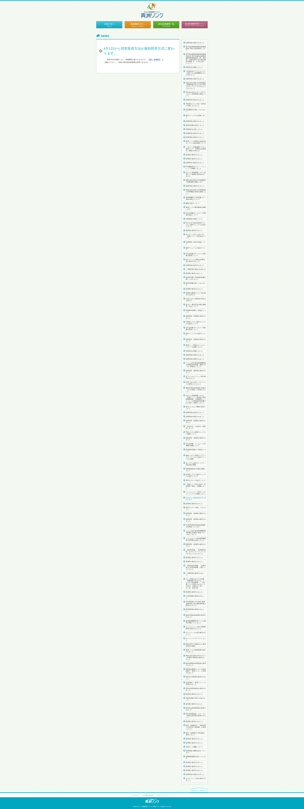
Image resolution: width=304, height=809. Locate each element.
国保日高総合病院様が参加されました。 (196, 616)
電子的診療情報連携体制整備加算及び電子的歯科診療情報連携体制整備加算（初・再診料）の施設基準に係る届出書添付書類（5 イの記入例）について (196, 58)
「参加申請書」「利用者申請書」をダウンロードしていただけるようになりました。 (196, 551)
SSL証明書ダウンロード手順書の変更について (196, 254)
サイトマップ (163, 795)
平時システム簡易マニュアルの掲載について (196, 433)
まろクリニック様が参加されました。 (196, 779)
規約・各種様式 (154, 59)
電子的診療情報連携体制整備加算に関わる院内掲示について (196, 48)
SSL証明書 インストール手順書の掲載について (196, 444)
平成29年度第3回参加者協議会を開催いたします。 (195, 526)
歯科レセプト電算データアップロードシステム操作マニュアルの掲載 (196, 457)
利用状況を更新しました (194, 67)
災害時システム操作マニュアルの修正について (196, 323)
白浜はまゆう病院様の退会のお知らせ (196, 299)
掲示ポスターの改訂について (196, 480)
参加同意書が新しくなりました (196, 284)
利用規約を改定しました (194, 129)
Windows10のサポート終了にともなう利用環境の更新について (196, 94)
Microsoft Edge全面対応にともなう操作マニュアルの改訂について (196, 224)
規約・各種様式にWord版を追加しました (195, 734)
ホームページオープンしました (196, 639)
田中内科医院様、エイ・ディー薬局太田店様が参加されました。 (196, 715)
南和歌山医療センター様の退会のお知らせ (196, 294)
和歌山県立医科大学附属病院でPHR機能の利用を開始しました (196, 191)
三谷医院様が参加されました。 (195, 597)
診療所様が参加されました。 (196, 774)
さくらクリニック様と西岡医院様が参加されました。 (196, 627)
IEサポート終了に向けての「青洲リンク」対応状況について (196, 236)
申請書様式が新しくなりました (196, 110)
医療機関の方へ (138, 25)
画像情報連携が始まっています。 (196, 757)
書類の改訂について (193, 203)
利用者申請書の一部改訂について (196, 311)
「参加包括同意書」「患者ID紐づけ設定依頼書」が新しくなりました (196, 567)
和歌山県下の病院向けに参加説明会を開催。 (196, 645)
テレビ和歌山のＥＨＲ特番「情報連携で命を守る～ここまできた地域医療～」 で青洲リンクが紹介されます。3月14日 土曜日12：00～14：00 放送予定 (196, 583)
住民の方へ (109, 25)
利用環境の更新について (194, 219)
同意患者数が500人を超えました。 (195, 699)
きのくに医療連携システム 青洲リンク (152, 10)
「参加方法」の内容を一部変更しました (196, 427)
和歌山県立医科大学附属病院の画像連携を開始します (196, 181)
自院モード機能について (194, 747)
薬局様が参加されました (194, 155)
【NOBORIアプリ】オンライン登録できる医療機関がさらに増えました (196, 73)
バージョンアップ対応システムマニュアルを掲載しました (196, 493)
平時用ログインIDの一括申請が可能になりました (196, 105)
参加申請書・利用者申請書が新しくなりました (196, 278)
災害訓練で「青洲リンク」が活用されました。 (196, 683)
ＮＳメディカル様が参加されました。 (196, 633)
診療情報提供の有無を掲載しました (196, 469)
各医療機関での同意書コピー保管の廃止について (196, 198)
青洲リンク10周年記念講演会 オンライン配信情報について (196, 142)
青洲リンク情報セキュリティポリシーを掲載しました (196, 346)
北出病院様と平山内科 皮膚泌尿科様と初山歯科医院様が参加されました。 (196, 603)
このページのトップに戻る (199, 790)
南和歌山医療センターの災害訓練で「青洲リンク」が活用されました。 (196, 671)
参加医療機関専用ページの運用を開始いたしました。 (196, 622)
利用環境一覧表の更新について (196, 243)
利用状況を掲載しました (194, 351)
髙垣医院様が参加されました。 (195, 610)
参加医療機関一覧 (166, 25)
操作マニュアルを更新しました (196, 116)
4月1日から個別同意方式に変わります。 (196, 498)
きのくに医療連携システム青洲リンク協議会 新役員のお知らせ (196, 174)
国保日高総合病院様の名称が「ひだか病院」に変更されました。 (196, 389)
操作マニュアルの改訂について (196, 249)
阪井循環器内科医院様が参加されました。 (196, 664)
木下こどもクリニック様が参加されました (196, 377)
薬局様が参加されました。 (195, 557)
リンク (137, 795)
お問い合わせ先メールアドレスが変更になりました (196, 383)
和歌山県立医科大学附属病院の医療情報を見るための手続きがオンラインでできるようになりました (196, 85)
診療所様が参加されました (195, 43)
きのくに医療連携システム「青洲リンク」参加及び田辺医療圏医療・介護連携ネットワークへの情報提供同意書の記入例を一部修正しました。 (196, 399)
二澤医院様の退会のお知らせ (196, 269)
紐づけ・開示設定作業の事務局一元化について (196, 305)
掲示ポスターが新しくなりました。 (196, 508)
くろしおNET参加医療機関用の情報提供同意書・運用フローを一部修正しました (196, 364)
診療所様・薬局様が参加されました (196, 317)
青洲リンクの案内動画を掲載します (196, 208)
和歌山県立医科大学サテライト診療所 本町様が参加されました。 (196, 657)
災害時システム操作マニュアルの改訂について (196, 475)
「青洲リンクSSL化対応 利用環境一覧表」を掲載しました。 (196, 486)
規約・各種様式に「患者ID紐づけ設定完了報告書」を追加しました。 (196, 727)
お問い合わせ (149, 795)
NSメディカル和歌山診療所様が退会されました (195, 260)
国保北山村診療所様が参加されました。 (196, 709)
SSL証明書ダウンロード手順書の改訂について (196, 214)
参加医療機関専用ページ (194, 24)
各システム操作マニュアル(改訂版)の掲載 (195, 464)
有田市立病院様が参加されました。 (196, 677)
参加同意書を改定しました (195, 125)
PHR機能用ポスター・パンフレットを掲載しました (196, 167)
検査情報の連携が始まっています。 (196, 751)
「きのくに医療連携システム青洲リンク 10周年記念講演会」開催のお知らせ (196, 149)
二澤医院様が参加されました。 (195, 574)
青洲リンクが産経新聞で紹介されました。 (196, 651)
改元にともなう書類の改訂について (196, 407)
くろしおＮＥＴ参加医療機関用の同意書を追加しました (196, 539)
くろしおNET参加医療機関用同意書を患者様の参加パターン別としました (196, 532)
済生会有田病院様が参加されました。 (196, 689)
